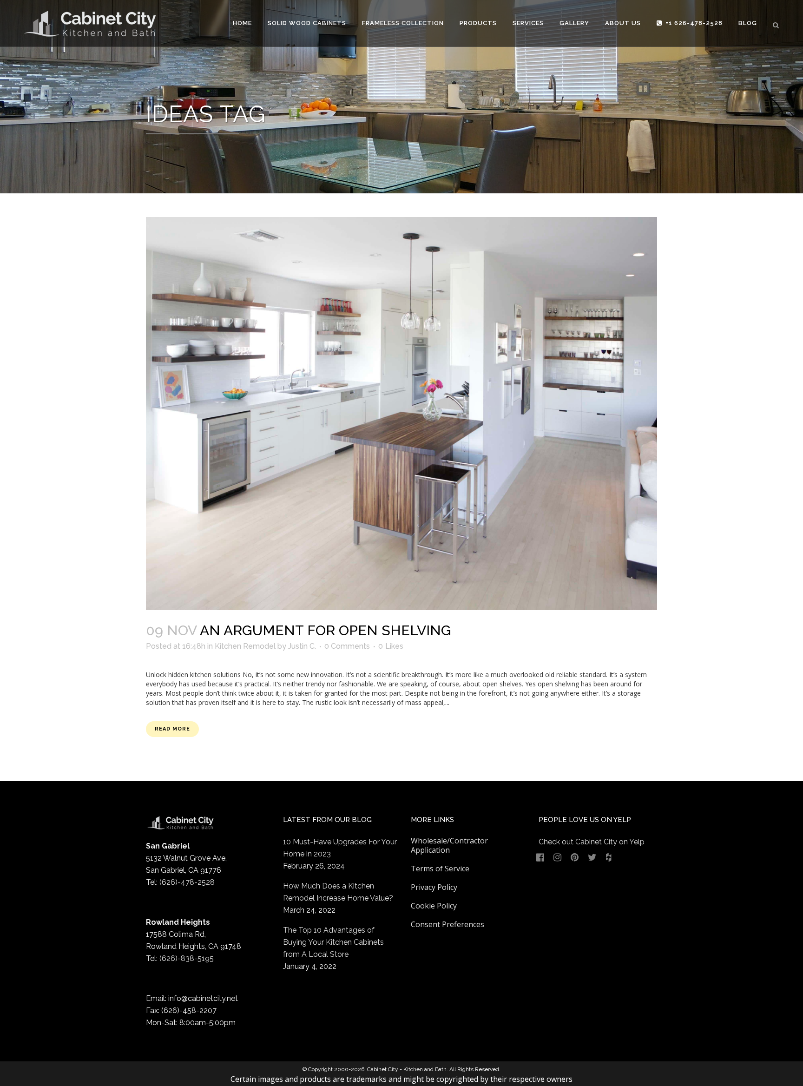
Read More (172, 729)
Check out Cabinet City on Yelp (592, 841)
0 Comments (347, 646)
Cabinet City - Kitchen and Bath (407, 1069)
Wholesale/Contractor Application (449, 845)
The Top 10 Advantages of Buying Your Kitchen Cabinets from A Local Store (333, 942)
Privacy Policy (434, 887)
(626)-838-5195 (186, 958)
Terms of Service (440, 868)
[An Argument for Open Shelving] (401, 413)
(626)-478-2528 (187, 882)
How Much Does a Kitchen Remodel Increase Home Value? (338, 892)
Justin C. (302, 646)
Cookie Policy (434, 906)
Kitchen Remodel (245, 646)
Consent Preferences (447, 924)
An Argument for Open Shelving (325, 630)
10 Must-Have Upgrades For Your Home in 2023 (340, 847)
